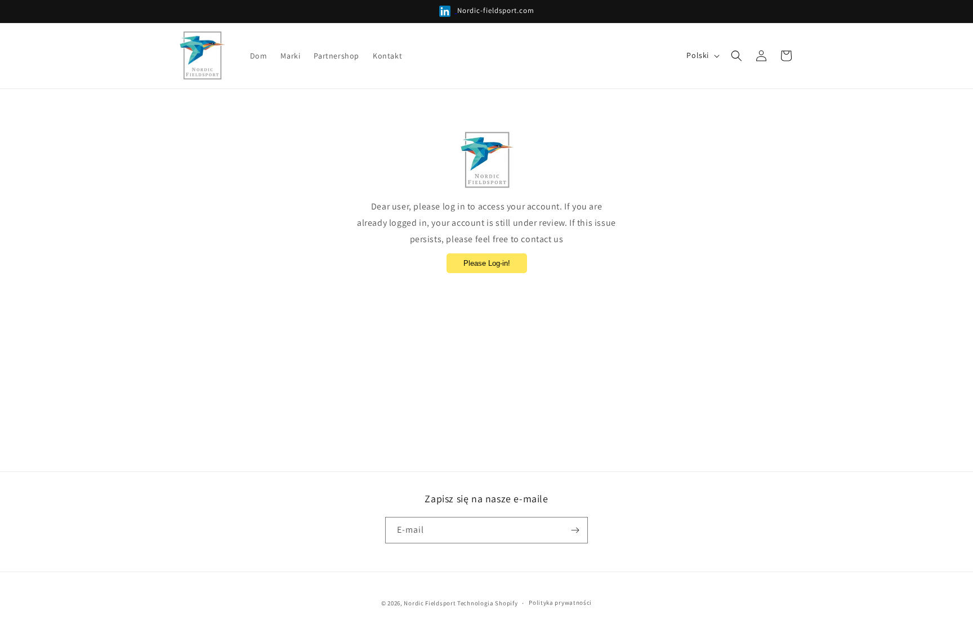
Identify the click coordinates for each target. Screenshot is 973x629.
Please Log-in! (486, 263)
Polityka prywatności (560, 602)
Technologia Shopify (487, 603)
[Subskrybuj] (575, 530)
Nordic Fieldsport (430, 603)
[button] (736, 55)
